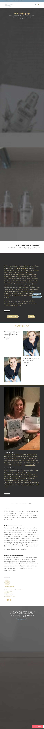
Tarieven (31, 316)
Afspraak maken (12, 316)
